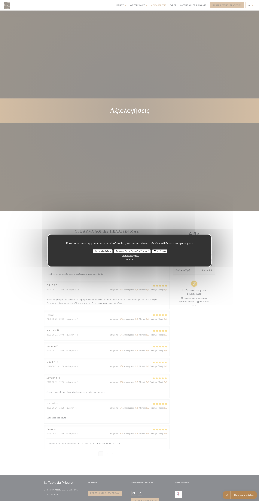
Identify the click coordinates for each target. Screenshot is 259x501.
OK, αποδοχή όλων (102, 251)
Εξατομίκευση (160, 251)
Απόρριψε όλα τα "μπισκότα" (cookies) (132, 251)
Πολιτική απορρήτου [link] (130, 255)
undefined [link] (130, 259)
